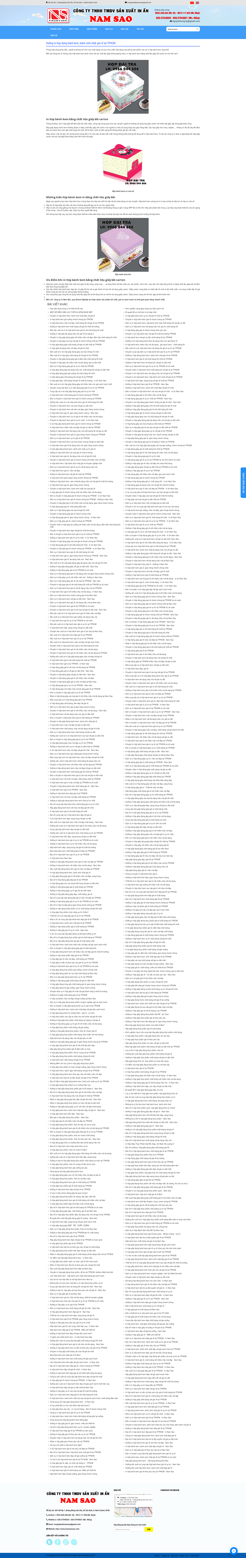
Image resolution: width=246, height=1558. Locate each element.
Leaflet (123, 1516)
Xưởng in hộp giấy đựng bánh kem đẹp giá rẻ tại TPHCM (148, 1428)
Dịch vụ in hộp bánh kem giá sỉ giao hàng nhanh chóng (72, 707)
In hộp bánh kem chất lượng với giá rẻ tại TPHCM (70, 1060)
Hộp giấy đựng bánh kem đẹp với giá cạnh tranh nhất (147, 1374)
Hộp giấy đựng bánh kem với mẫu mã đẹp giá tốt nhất (72, 808)
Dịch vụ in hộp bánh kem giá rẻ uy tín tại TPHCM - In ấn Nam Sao (152, 521)
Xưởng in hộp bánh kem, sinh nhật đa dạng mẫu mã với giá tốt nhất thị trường (81, 481)
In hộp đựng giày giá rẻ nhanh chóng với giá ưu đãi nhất (148, 413)
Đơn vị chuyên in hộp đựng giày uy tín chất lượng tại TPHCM (150, 748)
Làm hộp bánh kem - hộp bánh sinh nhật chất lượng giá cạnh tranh (77, 1276)
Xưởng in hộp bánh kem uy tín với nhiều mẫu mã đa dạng (73, 844)
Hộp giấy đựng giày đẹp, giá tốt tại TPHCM (142, 859)
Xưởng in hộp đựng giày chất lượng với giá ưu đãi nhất (72, 980)
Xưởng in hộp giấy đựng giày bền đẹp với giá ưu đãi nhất (148, 1169)
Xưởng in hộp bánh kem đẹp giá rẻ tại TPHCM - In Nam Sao (149, 1367)
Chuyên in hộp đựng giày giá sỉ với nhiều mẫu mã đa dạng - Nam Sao (153, 557)
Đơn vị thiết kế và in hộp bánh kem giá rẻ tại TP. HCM (147, 1313)
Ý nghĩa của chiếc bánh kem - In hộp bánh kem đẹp (71, 1337)
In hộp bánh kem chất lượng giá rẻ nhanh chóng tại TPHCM (74, 395)
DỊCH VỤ (109, 29)
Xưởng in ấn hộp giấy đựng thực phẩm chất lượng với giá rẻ (149, 1129)
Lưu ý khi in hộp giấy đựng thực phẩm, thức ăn (144, 1050)
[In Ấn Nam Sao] (58, 15)
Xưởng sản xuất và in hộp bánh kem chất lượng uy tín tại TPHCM (76, 833)
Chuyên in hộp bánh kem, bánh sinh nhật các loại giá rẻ (72, 488)
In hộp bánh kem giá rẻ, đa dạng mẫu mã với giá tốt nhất (73, 456)
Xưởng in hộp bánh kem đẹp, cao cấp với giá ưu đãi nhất (148, 1086)
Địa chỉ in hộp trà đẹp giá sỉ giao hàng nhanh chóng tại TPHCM (75, 905)
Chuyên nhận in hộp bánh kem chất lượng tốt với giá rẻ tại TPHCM (152, 370)
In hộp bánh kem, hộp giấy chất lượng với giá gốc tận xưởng (149, 1324)
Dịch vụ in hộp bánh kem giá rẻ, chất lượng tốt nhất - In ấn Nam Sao (153, 517)
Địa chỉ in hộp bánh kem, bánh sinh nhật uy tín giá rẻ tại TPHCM (151, 1342)
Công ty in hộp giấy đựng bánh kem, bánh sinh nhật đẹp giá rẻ (150, 1435)
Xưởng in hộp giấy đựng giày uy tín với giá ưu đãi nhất (147, 773)
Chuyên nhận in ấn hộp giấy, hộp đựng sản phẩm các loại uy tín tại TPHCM (156, 1356)
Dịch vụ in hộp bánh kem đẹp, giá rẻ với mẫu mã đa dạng (148, 1352)
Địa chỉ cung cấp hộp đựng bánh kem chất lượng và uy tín (148, 1291)
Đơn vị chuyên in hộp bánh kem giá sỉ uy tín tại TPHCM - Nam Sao (152, 712)
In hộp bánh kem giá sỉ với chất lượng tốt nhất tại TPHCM (73, 660)
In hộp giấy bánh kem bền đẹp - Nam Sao (67, 1114)
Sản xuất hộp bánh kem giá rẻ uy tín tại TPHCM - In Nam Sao (150, 1403)
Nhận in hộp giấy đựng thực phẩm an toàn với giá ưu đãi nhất (75, 1103)
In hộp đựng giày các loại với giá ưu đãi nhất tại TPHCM (148, 424)
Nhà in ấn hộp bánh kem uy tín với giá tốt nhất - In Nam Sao (149, 1414)
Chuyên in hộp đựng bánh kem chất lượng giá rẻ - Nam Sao (74, 786)
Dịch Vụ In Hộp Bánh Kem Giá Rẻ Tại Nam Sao (144, 1230)
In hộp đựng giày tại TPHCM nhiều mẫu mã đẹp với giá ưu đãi (150, 661)
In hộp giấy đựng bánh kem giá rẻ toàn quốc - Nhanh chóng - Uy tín (152, 1234)
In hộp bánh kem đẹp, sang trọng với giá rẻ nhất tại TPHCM (149, 380)
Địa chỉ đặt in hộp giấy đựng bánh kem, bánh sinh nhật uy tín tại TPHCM (79, 1081)
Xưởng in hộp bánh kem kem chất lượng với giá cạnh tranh (74, 1358)
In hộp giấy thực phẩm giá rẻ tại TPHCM (66, 1243)
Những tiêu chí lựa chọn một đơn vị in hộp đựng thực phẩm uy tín (76, 1283)
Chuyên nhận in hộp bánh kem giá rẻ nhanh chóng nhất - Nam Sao (152, 514)
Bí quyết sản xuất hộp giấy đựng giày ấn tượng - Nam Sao (73, 1218)
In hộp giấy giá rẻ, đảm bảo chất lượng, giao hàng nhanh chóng (151, 953)
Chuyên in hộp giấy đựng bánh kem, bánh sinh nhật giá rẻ (73, 721)
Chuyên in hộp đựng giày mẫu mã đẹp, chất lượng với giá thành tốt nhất (154, 730)
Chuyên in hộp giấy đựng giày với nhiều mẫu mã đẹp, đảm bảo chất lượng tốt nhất (83, 337)
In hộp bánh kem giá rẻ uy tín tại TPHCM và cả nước (71, 620)
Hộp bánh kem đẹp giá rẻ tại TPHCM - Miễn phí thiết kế (72, 1330)
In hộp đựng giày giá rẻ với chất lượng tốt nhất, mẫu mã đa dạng (151, 452)
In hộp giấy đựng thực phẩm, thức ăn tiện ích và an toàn (73, 1124)
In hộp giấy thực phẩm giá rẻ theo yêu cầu (142, 1039)
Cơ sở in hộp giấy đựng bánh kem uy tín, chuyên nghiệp (72, 1427)
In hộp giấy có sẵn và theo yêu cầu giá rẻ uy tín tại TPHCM (74, 962)
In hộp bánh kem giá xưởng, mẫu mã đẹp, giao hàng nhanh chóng (152, 510)
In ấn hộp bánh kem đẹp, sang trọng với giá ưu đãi (70, 818)
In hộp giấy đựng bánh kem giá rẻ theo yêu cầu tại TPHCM (149, 1162)
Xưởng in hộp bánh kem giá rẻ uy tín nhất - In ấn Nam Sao (74, 537)
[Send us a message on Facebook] (234, 1551)
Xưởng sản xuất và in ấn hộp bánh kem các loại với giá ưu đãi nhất (77, 736)
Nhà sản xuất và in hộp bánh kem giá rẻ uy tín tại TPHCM (148, 726)
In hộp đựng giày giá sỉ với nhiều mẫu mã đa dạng (145, 395)
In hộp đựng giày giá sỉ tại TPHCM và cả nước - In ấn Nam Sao (151, 586)
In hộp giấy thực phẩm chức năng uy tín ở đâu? (69, 912)
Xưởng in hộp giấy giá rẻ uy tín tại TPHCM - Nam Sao (147, 1298)
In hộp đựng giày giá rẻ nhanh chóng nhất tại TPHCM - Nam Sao (151, 614)
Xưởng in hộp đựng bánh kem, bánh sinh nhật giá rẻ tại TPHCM (151, 355)
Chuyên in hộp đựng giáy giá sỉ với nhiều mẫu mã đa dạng (149, 611)
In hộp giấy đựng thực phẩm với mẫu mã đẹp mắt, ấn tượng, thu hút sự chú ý (156, 1183)
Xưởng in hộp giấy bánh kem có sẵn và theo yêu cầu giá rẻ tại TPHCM (78, 1348)
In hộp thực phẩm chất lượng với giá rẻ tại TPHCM (145, 1072)
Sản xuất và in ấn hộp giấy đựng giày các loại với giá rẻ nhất (74, 352)
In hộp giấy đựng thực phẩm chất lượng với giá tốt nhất (72, 1056)
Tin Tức (140, 29)
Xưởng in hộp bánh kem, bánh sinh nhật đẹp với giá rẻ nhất (149, 388)
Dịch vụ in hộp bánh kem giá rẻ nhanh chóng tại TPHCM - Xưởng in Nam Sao (81, 499)
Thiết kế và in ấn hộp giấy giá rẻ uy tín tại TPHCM (70, 916)
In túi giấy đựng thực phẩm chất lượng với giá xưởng (146, 949)
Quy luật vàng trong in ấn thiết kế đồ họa (66, 308)
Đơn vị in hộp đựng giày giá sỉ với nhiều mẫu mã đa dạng (148, 838)
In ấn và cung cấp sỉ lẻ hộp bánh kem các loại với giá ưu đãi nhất (151, 492)
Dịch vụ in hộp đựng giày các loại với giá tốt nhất (69, 510)
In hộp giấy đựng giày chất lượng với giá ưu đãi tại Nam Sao (149, 755)
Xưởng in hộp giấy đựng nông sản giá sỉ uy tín (144, 913)
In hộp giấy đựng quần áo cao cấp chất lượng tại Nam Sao (73, 973)
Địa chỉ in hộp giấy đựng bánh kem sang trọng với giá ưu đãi (149, 1133)
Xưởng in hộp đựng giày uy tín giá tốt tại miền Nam (70, 890)
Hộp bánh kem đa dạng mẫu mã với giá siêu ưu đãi (70, 1038)
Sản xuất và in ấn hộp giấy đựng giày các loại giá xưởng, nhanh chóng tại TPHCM (158, 445)
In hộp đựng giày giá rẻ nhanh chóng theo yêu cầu (145, 330)
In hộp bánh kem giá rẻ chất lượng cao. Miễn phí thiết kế (73, 1470)
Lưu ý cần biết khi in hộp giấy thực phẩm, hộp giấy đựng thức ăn (151, 1093)
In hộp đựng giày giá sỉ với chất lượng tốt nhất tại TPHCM (148, 629)
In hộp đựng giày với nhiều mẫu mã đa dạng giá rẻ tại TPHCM (75, 689)
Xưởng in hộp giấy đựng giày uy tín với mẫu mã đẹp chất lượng (75, 1106)
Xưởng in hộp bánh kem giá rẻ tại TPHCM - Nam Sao (147, 384)
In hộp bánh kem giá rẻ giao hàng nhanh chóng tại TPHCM (74, 478)
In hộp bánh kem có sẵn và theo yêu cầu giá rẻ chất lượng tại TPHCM (153, 1392)
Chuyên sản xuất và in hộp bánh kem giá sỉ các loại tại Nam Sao (76, 631)
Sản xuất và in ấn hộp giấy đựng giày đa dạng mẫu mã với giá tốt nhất (78, 563)
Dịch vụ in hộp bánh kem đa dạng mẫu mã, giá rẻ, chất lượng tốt (151, 326)
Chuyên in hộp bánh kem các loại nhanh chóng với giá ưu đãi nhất (77, 442)
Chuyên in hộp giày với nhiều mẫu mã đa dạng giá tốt (147, 845)
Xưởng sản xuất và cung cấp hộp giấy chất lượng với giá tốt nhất (76, 1340)
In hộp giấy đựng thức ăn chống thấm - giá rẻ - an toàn (72, 1013)
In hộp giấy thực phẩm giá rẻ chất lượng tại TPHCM (71, 1186)
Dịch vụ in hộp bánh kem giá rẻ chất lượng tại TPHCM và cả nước (152, 1223)
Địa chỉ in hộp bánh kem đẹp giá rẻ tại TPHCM (144, 1212)
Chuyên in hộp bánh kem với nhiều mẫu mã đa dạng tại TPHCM (76, 764)
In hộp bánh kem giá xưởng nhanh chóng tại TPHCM (71, 319)
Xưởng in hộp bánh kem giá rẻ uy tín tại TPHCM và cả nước (74, 966)
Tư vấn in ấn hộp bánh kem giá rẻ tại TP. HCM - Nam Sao (73, 1459)
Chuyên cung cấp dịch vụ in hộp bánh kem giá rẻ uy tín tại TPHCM (152, 352)
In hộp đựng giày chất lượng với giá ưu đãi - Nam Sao (147, 751)
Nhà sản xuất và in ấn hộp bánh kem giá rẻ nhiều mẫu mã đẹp (75, 613)
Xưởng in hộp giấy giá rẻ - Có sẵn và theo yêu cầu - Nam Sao (150, 974)
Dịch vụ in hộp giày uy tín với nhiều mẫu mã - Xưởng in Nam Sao (76, 577)
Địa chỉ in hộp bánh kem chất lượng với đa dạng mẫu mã (148, 1140)
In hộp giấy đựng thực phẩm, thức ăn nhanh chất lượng (72, 1135)
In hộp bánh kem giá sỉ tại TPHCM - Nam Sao (68, 790)
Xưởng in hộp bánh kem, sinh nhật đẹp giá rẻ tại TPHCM (148, 956)
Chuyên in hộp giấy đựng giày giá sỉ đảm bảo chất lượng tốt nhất (76, 359)
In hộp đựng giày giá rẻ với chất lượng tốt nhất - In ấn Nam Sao (75, 545)
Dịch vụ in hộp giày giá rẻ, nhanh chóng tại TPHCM (70, 521)
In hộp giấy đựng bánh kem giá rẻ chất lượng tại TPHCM (73, 1182)
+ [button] (118, 1497)
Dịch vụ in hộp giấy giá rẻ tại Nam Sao (65, 1294)
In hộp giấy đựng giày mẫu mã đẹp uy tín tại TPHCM (71, 743)
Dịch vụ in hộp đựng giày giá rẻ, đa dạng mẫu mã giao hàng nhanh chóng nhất (82, 573)
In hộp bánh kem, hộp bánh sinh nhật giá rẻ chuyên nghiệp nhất (76, 463)
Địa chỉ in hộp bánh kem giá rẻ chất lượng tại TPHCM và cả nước (76, 1207)
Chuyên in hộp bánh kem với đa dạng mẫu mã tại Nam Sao (149, 560)
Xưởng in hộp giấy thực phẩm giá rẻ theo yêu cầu (145, 1018)
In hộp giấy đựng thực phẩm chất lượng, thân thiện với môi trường (76, 1034)
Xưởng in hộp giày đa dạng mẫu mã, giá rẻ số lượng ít (72, 334)
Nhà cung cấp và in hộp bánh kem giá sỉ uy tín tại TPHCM (148, 697)
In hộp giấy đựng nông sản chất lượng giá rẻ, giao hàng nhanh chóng (78, 984)
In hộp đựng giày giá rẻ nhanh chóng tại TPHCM (145, 478)
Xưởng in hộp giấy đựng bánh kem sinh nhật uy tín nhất (72, 800)
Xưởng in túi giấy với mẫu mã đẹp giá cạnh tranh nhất (147, 910)
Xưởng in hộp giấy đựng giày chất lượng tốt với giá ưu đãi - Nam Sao (153, 553)
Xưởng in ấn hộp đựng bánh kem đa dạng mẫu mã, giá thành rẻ (151, 341)
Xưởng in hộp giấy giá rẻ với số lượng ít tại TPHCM (146, 1010)
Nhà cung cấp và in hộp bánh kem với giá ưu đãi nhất (147, 665)
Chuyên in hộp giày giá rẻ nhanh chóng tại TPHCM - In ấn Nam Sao (77, 548)
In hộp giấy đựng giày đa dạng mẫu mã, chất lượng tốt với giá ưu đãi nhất (80, 370)
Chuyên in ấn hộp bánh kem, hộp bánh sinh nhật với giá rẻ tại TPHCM (153, 377)
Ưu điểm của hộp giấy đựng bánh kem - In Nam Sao (71, 1258)
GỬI (148, 1529)
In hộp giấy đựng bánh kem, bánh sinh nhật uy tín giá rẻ (72, 449)
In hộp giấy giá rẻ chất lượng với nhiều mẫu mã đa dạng (148, 1316)
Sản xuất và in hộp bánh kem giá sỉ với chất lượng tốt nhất (149, 686)
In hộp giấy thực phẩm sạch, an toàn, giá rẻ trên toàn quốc (74, 1261)
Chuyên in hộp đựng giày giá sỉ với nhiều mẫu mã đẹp (72, 678)
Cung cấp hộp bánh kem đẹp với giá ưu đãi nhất (69, 829)
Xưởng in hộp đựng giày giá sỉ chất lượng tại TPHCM (71, 887)
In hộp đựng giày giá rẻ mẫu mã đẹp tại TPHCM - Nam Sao (149, 640)
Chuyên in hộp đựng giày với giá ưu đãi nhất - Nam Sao (72, 674)
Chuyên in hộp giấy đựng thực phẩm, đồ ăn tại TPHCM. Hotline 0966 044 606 (81, 1272)
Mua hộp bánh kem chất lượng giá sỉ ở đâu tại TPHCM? (72, 851)
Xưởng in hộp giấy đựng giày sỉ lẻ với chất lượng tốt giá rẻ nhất (150, 406)
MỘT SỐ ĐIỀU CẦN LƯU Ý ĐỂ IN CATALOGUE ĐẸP (71, 312)
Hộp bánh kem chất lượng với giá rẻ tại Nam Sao (145, 1241)
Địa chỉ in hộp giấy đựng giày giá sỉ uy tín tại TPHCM (146, 812)
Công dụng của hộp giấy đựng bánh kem (66, 1171)
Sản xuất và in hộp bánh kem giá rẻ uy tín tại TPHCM (71, 638)
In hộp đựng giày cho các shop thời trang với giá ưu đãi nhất (74, 883)
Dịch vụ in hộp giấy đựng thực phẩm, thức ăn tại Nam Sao (73, 1229)
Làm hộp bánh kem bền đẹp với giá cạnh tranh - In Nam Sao (74, 1362)
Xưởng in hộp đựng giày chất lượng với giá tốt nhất (145, 1136)
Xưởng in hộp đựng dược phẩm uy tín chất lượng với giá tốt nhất (76, 908)
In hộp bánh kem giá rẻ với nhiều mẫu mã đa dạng (145, 1216)
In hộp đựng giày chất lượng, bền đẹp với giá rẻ (69, 703)
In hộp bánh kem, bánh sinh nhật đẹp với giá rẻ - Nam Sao (149, 1446)
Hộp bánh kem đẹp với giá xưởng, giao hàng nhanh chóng (73, 1474)
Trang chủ (55, 29)
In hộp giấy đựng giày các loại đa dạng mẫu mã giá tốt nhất (149, 798)
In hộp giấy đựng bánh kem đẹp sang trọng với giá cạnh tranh (150, 1244)
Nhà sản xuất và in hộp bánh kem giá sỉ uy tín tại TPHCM (73, 624)
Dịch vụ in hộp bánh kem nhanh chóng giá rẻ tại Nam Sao (73, 595)
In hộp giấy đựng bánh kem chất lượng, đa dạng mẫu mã (148, 1100)
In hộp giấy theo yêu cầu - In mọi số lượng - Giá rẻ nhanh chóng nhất (78, 1409)
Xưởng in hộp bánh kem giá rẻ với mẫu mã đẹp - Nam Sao (149, 1442)
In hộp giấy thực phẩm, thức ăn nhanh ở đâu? (68, 1150)
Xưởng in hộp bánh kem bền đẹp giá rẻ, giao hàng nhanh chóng (151, 1021)
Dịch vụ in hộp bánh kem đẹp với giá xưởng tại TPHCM (72, 1456)
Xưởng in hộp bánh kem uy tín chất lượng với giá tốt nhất (148, 938)
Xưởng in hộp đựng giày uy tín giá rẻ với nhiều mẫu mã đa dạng (76, 1024)
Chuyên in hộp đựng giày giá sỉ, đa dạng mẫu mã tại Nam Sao (150, 618)
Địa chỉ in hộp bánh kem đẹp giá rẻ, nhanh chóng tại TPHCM (74, 1366)
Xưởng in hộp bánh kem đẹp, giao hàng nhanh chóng (147, 877)
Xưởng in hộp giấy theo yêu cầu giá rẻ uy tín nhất (70, 1322)
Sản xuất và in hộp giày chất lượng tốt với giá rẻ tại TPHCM (74, 355)
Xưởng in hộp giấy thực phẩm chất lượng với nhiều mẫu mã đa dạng (153, 1079)
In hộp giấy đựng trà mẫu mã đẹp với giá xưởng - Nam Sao (149, 964)
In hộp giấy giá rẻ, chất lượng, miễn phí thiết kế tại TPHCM (149, 967)
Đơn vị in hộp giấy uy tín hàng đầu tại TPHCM (143, 1385)
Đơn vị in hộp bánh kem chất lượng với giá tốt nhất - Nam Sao (75, 1308)
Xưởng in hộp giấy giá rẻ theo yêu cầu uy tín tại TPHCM (72, 1434)
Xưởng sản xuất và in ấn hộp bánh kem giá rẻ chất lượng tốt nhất (76, 402)
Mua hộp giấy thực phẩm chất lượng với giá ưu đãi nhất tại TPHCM (152, 1046)
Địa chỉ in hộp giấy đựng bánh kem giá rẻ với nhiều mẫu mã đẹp (76, 1092)
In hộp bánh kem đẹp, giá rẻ (136, 668)
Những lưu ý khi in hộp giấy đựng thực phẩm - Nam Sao (148, 1118)
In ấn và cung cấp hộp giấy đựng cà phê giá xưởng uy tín (73, 934)
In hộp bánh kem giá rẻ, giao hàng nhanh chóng (69, 485)
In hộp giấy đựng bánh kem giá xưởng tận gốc (68, 1168)
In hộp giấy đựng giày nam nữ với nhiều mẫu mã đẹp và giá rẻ (75, 1175)
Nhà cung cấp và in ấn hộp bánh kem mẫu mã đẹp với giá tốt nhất (77, 757)
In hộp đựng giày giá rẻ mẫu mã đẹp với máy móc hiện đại (149, 856)
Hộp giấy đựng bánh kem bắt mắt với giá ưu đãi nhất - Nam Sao (151, 1122)
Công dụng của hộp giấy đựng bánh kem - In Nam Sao (72, 1402)
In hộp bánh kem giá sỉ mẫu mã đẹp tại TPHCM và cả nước (74, 782)
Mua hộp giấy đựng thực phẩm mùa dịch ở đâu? (145, 1025)
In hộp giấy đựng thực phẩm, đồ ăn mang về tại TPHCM (72, 1052)
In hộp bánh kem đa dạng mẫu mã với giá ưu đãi (145, 679)
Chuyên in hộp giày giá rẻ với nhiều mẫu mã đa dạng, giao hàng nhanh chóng (81, 503)
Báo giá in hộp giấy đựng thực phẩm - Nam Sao (69, 1117)
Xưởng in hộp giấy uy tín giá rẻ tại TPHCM (67, 1304)
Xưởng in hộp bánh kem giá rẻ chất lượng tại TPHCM (146, 575)
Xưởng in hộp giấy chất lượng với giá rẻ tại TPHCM (146, 1399)
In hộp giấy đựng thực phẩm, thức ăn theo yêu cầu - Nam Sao (75, 1139)
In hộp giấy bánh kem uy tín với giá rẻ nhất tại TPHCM (147, 316)
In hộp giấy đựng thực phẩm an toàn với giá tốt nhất (146, 982)
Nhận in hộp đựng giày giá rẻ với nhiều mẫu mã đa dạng (148, 643)
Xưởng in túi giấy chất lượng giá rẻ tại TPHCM (68, 995)
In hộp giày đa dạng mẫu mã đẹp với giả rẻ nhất (69, 348)
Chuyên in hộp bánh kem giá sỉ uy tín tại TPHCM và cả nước (150, 744)
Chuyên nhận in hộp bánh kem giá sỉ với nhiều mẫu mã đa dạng (151, 683)
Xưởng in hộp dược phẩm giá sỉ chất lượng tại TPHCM (72, 926)
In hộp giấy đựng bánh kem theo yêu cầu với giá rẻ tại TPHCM (150, 1270)
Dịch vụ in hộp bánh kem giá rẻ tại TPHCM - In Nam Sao (148, 1417)
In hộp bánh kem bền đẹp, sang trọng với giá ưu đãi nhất (73, 836)
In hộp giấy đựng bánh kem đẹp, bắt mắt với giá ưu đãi (147, 1378)
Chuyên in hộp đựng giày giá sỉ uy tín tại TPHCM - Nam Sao (149, 625)
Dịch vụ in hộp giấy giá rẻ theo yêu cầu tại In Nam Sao (147, 1450)
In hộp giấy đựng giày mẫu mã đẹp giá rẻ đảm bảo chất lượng (150, 917)
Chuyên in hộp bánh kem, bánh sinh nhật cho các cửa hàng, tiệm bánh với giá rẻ (158, 1424)
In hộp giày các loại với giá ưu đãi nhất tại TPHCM (145, 499)
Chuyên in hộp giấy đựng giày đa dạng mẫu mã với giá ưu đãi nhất (152, 420)
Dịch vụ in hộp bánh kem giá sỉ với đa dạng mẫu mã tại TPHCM (75, 588)
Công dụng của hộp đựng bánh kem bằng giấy (69, 1420)
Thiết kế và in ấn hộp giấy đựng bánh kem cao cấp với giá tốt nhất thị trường (156, 1262)
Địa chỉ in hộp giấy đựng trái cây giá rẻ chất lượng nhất (72, 941)
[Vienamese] (192, 2)
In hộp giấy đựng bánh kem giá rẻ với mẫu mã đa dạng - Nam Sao (77, 1344)
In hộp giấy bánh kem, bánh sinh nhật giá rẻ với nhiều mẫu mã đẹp (152, 1266)
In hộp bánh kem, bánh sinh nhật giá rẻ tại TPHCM (70, 923)
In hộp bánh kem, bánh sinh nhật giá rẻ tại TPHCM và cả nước (150, 1457)
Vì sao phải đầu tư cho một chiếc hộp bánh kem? (70, 1405)
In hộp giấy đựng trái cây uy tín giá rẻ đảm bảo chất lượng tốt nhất (152, 924)
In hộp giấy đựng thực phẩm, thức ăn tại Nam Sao (70, 1178)
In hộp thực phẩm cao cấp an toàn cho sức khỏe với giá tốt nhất (76, 1016)
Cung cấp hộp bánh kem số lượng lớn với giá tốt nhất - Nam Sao (76, 1286)
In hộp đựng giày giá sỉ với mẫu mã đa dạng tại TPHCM (72, 667)
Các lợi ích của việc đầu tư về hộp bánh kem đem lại (71, 1279)
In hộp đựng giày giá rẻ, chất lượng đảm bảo (68, 506)
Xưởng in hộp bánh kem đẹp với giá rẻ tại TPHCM (70, 1189)
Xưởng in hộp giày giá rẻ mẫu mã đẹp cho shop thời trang (148, 463)
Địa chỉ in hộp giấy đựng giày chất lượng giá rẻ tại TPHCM (149, 1187)
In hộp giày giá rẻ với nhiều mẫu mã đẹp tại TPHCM (71, 1121)
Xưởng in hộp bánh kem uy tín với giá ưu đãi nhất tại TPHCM (74, 746)
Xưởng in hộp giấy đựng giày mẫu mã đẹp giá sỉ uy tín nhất (149, 834)
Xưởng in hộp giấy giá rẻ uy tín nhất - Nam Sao (69, 930)
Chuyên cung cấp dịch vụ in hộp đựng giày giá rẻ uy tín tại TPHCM (77, 388)
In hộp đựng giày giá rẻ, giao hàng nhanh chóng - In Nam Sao (75, 517)
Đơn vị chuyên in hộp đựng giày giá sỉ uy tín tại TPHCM (72, 739)
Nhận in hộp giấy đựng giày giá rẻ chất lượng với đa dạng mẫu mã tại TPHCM (81, 1254)
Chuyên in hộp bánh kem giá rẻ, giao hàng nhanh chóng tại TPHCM (77, 434)
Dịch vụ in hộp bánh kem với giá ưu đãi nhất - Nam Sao (72, 599)
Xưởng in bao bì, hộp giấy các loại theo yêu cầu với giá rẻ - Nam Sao (78, 1290)
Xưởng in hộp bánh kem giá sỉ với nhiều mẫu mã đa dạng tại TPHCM (153, 690)
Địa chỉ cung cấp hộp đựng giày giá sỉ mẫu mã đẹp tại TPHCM (75, 898)
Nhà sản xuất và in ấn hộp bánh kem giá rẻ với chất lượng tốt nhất (77, 330)
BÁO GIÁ (124, 29)
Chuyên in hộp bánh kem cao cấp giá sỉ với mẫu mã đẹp (148, 888)
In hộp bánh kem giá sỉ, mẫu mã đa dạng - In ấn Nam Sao (149, 582)
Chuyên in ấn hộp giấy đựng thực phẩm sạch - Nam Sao (148, 1190)
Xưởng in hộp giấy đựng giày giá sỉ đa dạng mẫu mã (146, 866)
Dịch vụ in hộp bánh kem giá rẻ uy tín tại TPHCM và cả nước (150, 366)
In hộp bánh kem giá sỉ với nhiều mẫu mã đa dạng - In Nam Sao (76, 591)
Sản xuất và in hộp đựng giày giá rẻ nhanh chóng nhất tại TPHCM (152, 636)
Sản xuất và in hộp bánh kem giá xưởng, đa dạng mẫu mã (73, 617)
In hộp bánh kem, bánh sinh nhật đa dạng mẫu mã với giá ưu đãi (151, 550)
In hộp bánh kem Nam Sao (61, 858)
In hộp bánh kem (133, 53)
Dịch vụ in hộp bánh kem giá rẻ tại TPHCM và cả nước (147, 708)
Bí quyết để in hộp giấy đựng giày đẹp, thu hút (144, 1090)
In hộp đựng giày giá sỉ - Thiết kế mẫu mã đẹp (144, 787)
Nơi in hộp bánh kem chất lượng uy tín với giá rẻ (144, 1306)
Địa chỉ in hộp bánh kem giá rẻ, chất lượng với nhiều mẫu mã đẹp (151, 1396)
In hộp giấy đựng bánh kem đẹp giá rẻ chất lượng (145, 895)
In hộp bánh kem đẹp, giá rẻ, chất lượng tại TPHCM (71, 1466)
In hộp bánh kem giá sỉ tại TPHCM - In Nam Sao (69, 663)
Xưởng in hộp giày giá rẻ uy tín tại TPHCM (142, 470)
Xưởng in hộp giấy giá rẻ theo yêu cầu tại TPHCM (145, 1345)
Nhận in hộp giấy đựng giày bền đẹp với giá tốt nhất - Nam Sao (75, 1099)
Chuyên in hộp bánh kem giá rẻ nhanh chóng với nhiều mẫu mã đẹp (77, 460)
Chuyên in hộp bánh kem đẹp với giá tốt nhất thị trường (72, 530)
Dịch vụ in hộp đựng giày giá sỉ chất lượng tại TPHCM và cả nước (151, 766)
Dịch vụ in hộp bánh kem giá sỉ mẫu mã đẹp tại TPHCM (148, 694)
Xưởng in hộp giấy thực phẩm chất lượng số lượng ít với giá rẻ (75, 1020)
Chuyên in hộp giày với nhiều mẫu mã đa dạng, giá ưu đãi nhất (75, 362)
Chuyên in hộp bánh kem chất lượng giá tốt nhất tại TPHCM (74, 772)
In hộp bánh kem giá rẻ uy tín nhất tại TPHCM (144, 524)
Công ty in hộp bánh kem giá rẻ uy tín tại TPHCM (70, 1412)
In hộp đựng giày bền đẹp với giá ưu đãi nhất (143, 827)
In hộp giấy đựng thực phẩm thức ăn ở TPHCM (144, 1154)
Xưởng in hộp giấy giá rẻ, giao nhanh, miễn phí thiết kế (72, 1423)
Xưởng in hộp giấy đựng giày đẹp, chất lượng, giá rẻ (71, 894)
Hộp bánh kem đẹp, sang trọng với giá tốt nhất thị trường (73, 847)
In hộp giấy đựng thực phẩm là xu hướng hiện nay (70, 1085)
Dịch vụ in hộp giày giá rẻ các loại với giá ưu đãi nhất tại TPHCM (151, 427)
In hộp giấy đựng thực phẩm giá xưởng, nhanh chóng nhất (73, 970)
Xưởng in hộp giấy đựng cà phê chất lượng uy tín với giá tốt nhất (151, 989)
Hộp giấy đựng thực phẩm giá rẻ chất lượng (143, 1028)
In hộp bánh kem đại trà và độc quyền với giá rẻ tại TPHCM (74, 1078)
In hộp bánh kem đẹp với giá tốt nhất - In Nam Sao (70, 1369)
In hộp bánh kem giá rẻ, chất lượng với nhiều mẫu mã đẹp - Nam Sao (153, 1360)
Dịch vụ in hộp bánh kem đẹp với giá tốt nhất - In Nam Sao (149, 1295)
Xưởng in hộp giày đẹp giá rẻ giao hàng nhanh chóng (147, 996)
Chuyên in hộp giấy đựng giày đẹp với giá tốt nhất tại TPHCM (150, 841)
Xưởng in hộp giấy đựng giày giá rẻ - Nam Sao (144, 1126)
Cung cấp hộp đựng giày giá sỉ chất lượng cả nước (145, 820)
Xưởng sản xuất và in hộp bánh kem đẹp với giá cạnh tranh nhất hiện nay (79, 1384)
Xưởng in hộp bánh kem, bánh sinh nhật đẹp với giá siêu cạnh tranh (77, 1009)
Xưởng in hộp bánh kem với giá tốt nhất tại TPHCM (70, 474)
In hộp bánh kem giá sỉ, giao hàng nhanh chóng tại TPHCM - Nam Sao (78, 555)
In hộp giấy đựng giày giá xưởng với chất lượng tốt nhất (72, 373)
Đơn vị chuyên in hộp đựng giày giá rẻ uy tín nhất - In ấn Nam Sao (152, 535)
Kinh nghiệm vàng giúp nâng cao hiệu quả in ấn (144, 308)
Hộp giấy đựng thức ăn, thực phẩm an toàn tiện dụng (146, 1061)
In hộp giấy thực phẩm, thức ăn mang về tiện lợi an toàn (72, 1164)
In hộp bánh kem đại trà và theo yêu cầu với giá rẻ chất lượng (75, 1247)
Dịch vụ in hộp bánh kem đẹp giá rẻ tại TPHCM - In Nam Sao (150, 1338)
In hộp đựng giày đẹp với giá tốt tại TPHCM (142, 1180)
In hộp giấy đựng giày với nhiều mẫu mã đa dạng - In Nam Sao (150, 1075)
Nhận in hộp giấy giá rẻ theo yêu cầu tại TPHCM (69, 1441)
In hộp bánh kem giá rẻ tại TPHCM (139, 1068)
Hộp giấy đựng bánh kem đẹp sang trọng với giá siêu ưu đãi (149, 1176)
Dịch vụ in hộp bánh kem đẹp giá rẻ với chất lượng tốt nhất (73, 1394)
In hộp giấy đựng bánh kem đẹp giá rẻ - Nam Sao (70, 1312)
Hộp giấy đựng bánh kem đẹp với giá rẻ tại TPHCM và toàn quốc (76, 1240)
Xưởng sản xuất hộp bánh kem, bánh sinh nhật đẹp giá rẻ (148, 1468)
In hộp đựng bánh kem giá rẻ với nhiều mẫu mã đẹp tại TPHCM (151, 1284)
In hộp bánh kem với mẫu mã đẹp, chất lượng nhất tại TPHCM (75, 779)
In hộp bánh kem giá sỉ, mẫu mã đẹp (65, 470)
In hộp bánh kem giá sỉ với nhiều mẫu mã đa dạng (145, 654)
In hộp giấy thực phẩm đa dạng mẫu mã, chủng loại (146, 1226)
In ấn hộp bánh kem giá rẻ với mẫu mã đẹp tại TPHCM (72, 1448)
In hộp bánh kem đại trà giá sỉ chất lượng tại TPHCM (146, 992)
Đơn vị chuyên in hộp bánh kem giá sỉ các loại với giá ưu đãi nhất (76, 775)
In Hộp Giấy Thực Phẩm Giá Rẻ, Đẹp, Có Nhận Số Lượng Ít (149, 1144)
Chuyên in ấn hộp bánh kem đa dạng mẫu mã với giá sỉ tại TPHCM (152, 373)
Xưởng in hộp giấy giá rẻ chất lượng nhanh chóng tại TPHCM (150, 902)
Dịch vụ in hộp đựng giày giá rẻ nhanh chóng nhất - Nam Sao (150, 596)
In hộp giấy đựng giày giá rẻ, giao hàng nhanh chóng (146, 438)
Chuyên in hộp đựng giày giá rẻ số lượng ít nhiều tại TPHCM (149, 442)
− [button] (118, 1501)
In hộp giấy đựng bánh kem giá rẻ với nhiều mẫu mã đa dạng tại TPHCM (79, 1128)
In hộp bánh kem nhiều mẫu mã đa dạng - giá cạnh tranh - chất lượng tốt (155, 344)
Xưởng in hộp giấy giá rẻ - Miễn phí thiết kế (142, 1334)
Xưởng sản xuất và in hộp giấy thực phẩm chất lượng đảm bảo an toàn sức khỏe (158, 1219)
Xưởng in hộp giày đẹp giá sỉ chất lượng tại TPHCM (146, 852)
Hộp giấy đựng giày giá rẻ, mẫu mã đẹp (141, 870)
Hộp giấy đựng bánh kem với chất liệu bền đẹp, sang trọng (149, 1115)
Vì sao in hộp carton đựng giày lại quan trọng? (69, 1193)
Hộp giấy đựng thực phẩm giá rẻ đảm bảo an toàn (70, 1049)
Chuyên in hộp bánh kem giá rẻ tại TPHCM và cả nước (72, 606)
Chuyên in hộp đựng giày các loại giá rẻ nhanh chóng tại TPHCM (76, 541)
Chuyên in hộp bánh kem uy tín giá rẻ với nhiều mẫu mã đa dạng (76, 416)
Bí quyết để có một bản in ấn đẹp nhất (140, 312)
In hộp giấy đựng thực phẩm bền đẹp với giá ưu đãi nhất (73, 1250)
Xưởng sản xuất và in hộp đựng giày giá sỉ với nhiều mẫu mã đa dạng (153, 593)
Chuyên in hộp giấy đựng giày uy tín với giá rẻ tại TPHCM (148, 431)
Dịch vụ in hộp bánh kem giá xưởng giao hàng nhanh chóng (74, 754)
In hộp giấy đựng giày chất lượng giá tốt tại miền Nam (147, 848)
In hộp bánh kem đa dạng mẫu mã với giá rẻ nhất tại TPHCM (74, 1096)
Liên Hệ (53, 35)
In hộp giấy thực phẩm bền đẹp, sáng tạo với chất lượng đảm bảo (151, 1165)
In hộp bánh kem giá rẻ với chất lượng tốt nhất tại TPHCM (148, 359)
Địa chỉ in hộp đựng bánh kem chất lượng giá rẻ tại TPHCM (149, 1151)
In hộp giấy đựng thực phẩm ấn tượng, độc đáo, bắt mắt (72, 1196)
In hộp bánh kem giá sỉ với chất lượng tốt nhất (68, 811)
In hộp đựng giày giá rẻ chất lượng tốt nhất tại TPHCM (147, 449)
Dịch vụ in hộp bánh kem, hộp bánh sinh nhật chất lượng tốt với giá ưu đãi (155, 323)
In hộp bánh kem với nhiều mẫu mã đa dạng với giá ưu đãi (149, 737)
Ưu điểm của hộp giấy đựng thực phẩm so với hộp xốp (147, 1064)
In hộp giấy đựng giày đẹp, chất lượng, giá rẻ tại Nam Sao (73, 1211)
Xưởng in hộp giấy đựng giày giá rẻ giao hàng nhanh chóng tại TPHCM (78, 1042)
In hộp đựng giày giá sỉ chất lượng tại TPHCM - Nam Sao (148, 762)
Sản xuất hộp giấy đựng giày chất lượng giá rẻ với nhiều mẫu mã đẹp (153, 1198)
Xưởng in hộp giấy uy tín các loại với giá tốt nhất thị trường (73, 1391)
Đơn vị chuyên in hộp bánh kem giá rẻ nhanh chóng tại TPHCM (75, 398)
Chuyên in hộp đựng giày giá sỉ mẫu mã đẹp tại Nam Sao (73, 681)
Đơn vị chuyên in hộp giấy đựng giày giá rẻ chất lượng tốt (73, 948)
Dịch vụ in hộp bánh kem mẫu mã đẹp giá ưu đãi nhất (147, 503)
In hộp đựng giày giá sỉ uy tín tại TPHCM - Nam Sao (71, 685)
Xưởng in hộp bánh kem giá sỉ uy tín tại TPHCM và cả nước (74, 840)
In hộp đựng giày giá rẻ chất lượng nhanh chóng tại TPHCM (149, 935)
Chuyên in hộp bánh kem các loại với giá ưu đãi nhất (71, 406)
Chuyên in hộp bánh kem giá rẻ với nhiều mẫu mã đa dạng (74, 649)
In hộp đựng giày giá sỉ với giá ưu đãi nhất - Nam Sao (71, 671)
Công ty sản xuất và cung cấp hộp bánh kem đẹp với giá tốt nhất (76, 1376)
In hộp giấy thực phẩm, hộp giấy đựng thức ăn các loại (147, 1036)
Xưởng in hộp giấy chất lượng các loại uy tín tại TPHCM (147, 1363)
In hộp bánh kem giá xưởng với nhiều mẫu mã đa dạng (147, 884)
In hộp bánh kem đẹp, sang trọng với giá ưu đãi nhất (71, 627)
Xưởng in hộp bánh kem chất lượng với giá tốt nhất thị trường (74, 326)
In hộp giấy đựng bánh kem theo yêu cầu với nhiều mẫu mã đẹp (76, 1074)
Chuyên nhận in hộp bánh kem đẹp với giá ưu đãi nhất (147, 1277)
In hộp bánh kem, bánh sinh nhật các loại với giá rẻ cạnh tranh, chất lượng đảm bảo (84, 1398)
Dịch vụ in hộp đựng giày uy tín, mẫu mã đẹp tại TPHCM (148, 758)
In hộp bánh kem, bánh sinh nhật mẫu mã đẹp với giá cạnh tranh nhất (78, 944)
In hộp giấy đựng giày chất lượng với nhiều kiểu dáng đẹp (148, 780)
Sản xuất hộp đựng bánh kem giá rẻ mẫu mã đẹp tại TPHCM (74, 869)
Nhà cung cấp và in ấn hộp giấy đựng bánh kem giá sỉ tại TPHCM (152, 676)
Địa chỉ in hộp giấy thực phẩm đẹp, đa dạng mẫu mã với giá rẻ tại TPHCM (80, 1214)
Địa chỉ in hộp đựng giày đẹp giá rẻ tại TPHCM (69, 880)
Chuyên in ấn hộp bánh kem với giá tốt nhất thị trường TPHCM (150, 334)
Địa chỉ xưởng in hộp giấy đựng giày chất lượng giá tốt (147, 1147)
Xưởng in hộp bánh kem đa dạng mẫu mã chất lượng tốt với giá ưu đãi (78, 431)
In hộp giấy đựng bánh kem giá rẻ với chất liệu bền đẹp (72, 1045)
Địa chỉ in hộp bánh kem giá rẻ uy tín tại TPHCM (69, 854)
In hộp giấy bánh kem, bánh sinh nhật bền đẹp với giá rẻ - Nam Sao (77, 1110)
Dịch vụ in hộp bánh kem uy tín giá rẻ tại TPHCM (70, 438)
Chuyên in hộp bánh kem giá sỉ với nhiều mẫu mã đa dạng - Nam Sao (78, 710)
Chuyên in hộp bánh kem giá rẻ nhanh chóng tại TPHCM (148, 319)
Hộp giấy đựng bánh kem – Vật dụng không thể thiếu (146, 1460)
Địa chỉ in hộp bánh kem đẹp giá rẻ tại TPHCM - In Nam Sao (150, 1432)
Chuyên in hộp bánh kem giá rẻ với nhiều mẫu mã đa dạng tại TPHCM (78, 653)
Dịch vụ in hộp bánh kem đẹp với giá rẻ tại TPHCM (145, 1388)
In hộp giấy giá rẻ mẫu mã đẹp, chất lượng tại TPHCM (72, 959)
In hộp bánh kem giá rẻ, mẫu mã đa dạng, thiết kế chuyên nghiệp (76, 1297)
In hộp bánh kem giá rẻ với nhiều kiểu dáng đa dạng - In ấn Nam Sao (153, 542)
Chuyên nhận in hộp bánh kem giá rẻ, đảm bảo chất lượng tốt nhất (152, 701)
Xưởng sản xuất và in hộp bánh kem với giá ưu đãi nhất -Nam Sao (152, 539)
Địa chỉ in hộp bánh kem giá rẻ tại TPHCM (67, 1236)
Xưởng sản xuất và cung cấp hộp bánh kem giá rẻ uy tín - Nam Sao (152, 1464)
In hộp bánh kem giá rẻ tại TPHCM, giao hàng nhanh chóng (74, 1319)
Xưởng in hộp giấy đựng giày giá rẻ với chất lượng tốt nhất (148, 409)
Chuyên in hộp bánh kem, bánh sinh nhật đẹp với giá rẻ (72, 316)
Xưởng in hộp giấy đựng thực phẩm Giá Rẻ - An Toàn (147, 1014)
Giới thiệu (74, 29)
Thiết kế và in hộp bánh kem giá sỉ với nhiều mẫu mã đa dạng (150, 881)
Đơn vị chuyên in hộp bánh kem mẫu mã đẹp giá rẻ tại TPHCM (150, 722)
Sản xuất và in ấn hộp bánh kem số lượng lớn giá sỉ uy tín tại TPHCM (153, 348)
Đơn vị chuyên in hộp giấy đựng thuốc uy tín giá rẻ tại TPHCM (75, 1006)
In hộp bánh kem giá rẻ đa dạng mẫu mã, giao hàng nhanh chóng (76, 445)
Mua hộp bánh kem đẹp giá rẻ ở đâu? (65, 1355)
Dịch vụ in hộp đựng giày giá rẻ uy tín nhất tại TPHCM (72, 366)
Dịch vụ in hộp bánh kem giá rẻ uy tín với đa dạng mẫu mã (73, 467)
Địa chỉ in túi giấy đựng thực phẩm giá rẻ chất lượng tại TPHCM (75, 937)
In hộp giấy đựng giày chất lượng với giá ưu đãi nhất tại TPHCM (75, 344)
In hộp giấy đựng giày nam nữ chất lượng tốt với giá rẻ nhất (149, 416)
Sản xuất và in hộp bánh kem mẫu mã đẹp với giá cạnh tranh (74, 642)
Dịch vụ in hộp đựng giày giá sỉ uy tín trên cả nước (145, 823)
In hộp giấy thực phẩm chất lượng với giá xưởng (69, 1027)
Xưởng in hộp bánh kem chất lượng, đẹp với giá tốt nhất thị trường (152, 1381)
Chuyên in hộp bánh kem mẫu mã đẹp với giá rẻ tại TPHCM (149, 715)
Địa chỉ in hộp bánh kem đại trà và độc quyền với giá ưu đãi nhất (151, 1439)
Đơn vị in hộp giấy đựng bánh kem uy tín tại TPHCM (71, 977)
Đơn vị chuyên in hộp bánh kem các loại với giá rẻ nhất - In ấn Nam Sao (154, 391)
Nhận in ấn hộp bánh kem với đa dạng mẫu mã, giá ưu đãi (149, 719)
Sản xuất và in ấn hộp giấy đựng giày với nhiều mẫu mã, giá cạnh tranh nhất (81, 384)
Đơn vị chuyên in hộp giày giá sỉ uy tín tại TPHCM (70, 692)
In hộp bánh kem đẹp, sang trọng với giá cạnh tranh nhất (73, 1222)
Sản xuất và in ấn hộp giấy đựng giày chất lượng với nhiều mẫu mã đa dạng (80, 1153)
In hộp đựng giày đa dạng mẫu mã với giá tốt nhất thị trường (149, 485)
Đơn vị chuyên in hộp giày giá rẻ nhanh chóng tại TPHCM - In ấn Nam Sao (80, 496)
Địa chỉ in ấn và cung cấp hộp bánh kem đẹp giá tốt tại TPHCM (151, 892)
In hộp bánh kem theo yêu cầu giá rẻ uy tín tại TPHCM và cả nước (77, 1301)
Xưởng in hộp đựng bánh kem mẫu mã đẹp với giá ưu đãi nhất (75, 768)
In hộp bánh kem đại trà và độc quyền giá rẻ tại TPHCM (148, 1237)
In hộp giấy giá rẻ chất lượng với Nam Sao (142, 1309)
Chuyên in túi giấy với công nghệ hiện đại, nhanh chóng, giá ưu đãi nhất (154, 971)
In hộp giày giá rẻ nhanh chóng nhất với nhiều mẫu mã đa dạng (75, 492)
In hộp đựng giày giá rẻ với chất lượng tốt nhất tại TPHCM (148, 733)
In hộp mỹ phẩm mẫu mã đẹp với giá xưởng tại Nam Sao (73, 998)
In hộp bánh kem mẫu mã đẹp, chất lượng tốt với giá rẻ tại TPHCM (77, 323)
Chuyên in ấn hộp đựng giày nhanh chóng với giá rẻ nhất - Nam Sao (153, 402)
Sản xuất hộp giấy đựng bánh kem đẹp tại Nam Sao (71, 1268)
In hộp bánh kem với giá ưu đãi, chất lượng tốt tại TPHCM (148, 337)
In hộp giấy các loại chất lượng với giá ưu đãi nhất (145, 960)
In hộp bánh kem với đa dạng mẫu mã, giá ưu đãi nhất (72, 714)
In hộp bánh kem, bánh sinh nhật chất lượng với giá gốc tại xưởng (76, 1416)
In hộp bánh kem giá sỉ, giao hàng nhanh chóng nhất (146, 568)
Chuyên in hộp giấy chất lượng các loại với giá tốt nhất (72, 1351)
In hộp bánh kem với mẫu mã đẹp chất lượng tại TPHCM (73, 797)
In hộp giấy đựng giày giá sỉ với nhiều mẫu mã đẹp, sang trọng (75, 876)
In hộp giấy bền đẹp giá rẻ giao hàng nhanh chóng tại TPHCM (150, 985)
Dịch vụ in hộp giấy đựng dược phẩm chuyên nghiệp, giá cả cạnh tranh (78, 1002)
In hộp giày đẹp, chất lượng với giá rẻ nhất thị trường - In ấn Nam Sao (78, 380)
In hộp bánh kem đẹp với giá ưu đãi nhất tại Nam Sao (71, 1387)
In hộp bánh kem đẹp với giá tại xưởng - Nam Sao (145, 1331)
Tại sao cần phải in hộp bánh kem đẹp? (66, 1445)
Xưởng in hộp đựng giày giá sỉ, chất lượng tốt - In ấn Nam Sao (150, 481)
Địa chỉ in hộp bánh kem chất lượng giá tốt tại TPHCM (147, 899)
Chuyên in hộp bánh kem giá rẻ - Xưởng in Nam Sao (146, 564)
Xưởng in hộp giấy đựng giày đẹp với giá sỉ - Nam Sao (147, 1111)
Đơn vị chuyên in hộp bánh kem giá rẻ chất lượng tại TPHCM (74, 718)
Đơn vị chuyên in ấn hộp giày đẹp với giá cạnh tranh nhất (148, 589)
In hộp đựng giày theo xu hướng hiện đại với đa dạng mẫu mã (75, 1142)
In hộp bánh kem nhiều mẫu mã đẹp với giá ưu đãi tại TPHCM (75, 427)
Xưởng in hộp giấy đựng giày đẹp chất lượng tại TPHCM (148, 776)
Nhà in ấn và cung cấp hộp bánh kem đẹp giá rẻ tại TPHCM (74, 919)
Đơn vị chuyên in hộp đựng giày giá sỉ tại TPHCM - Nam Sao (150, 622)
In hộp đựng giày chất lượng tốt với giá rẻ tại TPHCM (71, 377)
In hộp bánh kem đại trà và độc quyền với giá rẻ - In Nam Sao (150, 1288)
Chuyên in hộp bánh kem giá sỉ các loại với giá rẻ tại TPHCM (150, 672)
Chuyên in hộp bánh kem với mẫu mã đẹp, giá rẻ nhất (147, 571)
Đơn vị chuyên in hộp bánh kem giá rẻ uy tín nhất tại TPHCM (74, 534)
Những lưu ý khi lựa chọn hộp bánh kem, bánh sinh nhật (148, 1104)
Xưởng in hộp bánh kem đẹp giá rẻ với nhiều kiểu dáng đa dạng (76, 1373)
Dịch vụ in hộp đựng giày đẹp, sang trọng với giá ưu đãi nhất (149, 805)
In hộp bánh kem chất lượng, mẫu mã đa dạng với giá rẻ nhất (75, 728)
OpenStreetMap (139, 1516)
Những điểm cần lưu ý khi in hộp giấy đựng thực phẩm (72, 1063)
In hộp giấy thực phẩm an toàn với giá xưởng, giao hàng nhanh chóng (78, 1067)
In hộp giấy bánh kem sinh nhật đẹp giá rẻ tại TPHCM (147, 1406)
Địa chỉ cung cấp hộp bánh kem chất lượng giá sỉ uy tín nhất (74, 804)
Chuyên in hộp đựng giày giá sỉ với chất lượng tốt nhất (147, 632)
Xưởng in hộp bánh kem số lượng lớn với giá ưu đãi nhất (148, 362)
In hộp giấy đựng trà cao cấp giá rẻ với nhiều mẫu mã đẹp (148, 1007)
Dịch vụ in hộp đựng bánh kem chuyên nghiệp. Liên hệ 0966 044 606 (153, 1273)
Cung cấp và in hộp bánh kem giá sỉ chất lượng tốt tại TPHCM (150, 546)
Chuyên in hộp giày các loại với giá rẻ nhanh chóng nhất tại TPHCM (77, 341)
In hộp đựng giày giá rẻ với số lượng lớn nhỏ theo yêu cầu (148, 1205)
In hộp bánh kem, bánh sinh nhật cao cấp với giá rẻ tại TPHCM (150, 1003)
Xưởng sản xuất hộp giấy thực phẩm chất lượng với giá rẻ (148, 1054)
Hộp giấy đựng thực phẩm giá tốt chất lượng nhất (145, 946)
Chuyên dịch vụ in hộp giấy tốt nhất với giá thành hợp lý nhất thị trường (78, 991)
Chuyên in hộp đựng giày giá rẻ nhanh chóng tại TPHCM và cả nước (153, 600)
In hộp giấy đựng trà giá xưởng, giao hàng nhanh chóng (72, 988)
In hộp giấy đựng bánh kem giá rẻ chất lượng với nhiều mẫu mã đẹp (77, 1200)
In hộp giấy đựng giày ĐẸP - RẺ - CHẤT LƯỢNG (69, 1225)
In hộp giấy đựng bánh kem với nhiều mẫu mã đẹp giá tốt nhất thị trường (79, 952)
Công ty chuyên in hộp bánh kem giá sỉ (141, 874)
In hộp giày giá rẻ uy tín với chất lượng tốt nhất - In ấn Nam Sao (151, 532)
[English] (197, 2)
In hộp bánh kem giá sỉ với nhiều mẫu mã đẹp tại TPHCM (148, 740)
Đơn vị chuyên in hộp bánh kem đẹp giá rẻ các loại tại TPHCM (150, 1421)
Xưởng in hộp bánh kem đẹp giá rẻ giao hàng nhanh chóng (149, 1302)
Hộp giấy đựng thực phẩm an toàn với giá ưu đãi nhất (147, 1043)
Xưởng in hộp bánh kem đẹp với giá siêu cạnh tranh (71, 1333)
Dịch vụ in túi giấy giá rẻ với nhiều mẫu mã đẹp (144, 978)
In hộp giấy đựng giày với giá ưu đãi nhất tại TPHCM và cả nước (151, 467)
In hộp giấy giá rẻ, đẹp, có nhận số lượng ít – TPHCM (71, 1463)
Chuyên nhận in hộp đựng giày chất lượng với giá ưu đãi (148, 769)
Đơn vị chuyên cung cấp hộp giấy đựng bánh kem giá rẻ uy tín (150, 1453)
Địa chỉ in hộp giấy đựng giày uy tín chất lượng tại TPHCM (148, 794)
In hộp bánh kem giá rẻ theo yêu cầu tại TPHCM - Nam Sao (149, 1471)
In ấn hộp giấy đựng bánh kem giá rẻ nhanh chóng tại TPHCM (75, 424)
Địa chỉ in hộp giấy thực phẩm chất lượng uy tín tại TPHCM (149, 1208)
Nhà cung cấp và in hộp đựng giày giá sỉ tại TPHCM (71, 700)
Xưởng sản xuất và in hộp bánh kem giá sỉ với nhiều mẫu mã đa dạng (78, 826)
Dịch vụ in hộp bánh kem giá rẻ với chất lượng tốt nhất (72, 552)
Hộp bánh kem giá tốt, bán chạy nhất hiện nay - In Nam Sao (74, 1326)
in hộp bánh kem (154, 49)
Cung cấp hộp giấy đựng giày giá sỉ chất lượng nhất (146, 809)
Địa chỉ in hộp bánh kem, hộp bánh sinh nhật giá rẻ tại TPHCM (75, 1452)
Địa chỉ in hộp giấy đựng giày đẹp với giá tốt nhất (145, 942)
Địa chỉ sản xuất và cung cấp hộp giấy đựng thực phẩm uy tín (150, 1097)
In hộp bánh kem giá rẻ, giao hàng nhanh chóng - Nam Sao (74, 413)
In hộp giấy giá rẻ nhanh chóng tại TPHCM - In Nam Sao (73, 1380)
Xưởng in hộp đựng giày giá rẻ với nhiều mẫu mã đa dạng (148, 528)
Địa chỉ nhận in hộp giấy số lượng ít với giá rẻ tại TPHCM (148, 1327)
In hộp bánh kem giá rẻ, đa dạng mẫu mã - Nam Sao (71, 559)
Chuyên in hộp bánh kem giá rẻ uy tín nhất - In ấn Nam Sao (74, 420)
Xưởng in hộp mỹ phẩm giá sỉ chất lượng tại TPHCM (146, 906)
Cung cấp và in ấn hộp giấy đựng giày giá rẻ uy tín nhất (72, 391)
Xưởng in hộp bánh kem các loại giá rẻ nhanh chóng (71, 452)
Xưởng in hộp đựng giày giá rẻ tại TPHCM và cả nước (71, 570)
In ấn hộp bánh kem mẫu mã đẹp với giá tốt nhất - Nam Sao (74, 750)
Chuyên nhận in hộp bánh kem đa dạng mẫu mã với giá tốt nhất (76, 1438)
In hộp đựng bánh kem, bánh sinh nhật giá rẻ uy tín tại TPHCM (150, 1410)
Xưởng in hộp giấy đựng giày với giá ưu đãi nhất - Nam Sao (74, 566)
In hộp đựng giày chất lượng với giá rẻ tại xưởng (144, 1158)
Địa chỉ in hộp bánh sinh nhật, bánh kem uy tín (69, 1146)
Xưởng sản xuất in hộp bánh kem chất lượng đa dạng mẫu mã (75, 761)
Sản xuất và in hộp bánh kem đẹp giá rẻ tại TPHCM (71, 635)
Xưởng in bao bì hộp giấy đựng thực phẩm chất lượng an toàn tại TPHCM (79, 1160)
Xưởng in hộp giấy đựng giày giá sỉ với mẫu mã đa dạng (148, 816)
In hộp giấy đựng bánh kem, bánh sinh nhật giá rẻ (70, 872)
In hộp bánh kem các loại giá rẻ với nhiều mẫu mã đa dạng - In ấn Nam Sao (156, 578)
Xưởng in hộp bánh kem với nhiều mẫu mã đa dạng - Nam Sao (75, 865)
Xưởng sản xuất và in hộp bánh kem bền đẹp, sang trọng (73, 1157)
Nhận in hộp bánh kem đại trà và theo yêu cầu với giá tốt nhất (75, 1265)
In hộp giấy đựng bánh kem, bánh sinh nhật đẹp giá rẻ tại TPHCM (152, 1259)
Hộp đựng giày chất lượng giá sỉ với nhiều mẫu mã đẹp (147, 791)
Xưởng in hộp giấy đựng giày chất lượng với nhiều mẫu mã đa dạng (152, 802)
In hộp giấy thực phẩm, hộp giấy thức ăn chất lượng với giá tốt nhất (152, 1172)
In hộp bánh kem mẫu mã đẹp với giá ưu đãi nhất (70, 725)
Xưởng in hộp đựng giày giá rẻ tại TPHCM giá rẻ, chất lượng (74, 1232)
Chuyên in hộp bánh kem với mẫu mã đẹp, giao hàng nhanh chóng (77, 409)
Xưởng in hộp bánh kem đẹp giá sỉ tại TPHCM (68, 793)
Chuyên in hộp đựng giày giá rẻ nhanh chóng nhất (70, 514)
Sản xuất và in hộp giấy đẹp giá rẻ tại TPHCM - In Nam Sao (149, 1370)
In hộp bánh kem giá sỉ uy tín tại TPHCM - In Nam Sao (147, 704)
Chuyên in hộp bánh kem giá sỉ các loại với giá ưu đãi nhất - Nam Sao (78, 609)
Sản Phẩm (92, 29)
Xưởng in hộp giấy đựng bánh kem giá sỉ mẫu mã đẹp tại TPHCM (76, 862)
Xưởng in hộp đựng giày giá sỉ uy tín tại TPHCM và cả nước (74, 901)
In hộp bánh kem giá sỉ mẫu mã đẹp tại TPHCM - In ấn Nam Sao (151, 488)
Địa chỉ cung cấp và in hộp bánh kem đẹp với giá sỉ (70, 815)
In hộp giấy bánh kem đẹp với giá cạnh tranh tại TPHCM (148, 1252)
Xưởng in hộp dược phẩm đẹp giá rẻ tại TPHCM (69, 955)
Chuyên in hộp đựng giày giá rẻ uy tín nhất (142, 456)
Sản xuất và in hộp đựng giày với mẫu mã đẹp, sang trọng (148, 784)
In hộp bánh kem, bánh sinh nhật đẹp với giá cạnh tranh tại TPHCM (152, 1349)
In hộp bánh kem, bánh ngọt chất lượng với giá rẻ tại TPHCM (74, 1070)
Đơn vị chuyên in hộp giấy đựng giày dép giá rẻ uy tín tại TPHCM (76, 1132)
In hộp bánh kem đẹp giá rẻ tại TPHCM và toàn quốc (71, 1430)
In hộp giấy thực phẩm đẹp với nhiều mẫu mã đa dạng (72, 1204)
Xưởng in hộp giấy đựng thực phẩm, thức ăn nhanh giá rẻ (73, 1031)
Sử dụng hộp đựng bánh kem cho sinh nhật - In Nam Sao (148, 1280)
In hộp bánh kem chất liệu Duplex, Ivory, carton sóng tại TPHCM (151, 1201)
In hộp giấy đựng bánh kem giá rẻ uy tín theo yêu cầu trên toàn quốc (153, 1248)
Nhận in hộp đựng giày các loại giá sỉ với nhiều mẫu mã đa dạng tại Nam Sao (81, 696)
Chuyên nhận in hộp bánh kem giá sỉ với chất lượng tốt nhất (74, 645)
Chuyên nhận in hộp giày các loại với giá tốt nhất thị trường (149, 496)
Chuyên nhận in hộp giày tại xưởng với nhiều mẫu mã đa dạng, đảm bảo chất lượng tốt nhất (85, 525)
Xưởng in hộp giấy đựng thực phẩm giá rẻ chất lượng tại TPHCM (151, 920)
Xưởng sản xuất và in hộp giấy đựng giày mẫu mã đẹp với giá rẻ (76, 656)
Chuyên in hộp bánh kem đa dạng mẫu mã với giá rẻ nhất (148, 658)
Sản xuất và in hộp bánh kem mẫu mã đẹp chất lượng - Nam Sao (76, 822)
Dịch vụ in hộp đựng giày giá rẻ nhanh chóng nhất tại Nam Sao (150, 604)
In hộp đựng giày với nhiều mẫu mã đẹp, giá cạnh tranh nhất (150, 474)
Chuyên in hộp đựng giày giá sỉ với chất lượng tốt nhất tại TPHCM (152, 647)
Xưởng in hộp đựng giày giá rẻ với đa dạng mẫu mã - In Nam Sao (151, 1082)
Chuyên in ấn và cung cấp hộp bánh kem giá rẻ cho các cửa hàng (152, 506)
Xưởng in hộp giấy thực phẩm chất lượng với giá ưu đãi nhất (149, 1057)
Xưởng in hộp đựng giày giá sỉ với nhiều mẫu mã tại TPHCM (149, 863)
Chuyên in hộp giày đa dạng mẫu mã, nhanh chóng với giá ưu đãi (151, 434)
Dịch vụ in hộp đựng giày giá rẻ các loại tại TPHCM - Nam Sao (75, 581)
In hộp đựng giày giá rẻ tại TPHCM (139, 650)
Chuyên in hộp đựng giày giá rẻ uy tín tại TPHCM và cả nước (150, 607)
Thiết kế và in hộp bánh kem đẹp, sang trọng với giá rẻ (72, 1315)
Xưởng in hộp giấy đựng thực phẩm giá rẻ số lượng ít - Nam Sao (76, 1088)
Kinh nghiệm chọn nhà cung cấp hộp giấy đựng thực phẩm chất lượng (153, 1032)
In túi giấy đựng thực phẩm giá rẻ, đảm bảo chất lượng (147, 928)
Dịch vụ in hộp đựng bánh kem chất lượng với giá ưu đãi (72, 732)
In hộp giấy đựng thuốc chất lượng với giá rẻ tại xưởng (147, 1000)
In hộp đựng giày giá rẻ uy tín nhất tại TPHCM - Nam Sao (148, 398)
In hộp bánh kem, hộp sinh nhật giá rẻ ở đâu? (143, 1194)
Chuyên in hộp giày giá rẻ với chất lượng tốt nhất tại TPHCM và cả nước (79, 584)
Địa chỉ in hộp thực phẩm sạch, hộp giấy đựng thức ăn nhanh (150, 1108)
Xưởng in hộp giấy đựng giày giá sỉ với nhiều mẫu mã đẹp (148, 830)
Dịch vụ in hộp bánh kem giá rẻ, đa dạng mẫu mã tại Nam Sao (75, 602)
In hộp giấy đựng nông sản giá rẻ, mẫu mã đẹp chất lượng (149, 931)
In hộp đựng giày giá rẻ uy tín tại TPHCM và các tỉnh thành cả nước (152, 460)
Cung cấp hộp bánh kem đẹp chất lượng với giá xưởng (147, 1320)
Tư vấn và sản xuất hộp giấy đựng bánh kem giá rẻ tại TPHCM (150, 1255)
